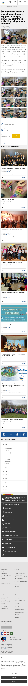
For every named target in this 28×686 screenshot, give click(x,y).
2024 (6, 471)
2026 (6, 444)
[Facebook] (2, 633)
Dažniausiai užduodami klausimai (19, 606)
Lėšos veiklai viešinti (5, 601)
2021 (6, 482)
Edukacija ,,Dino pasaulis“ (7, 199)
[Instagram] (8, 633)
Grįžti (5, 143)
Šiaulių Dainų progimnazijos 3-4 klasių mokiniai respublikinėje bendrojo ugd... (13, 355)
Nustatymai (14, 673)
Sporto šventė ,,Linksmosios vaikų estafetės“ (12, 419)
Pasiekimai (8, 508)
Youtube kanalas (10, 547)
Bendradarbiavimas (5, 583)
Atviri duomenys (18, 617)
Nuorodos (17, 597)
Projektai (8, 523)
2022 (6, 478)
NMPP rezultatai (4, 608)
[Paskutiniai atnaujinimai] (14, 2)
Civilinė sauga (18, 614)
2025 (6, 467)
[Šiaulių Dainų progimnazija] (3, 2)
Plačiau (23, 177)
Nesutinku (14, 677)
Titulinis (2, 6)
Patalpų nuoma (9, 520)
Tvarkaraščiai (7, 564)
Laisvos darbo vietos (11, 551)
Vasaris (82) (8, 461)
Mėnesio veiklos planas (11, 535)
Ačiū (15, 136)
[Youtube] (5, 633)
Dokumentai (8, 512)
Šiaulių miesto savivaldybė (15, 639)
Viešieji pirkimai (4, 605)
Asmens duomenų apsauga (20, 600)
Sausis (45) (7, 463)
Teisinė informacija (19, 616)
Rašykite (4, 627)
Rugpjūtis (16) (8, 448)
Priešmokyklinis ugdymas (20, 573)
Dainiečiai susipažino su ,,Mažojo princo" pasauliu (13, 168)
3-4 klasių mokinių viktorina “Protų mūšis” (11, 262)
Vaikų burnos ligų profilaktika (8, 324)
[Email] (11, 633)
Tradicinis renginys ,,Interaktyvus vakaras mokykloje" (11, 230)
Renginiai (15, 6)
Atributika (3, 578)
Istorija (2, 571)
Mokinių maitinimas (10, 531)
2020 (6, 486)
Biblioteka (8, 527)
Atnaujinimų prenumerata (12, 555)
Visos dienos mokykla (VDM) (21, 576)
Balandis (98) (8, 457)
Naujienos (8, 6)
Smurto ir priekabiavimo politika (19, 610)
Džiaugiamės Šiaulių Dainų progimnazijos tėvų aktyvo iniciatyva (12, 293)
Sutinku (14, 681)
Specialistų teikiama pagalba (21, 581)
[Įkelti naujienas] (9, 2)
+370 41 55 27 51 (6, 648)
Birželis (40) (8, 452)
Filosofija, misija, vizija (6, 575)
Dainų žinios (8, 543)
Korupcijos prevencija (19, 612)
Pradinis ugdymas (18, 575)
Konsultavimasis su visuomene (19, 603)
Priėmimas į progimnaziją (12, 504)
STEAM (7, 516)
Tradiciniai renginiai (5, 581)
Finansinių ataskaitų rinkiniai (7, 600)
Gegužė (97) (7, 455)
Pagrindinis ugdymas (19, 571)
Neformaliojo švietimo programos (19, 579)
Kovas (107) (8, 459)
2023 (6, 475)
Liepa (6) (7, 450)
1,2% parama (8, 539)
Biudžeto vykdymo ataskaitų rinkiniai (7, 598)
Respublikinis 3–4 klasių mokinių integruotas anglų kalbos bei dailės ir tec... (12, 386)
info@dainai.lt (6, 650)
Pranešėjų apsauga (19, 608)
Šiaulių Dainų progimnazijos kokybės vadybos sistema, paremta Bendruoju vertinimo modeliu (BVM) (15, 499)
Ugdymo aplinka (4, 573)
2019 (6, 489)
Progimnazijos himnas (6, 580)
